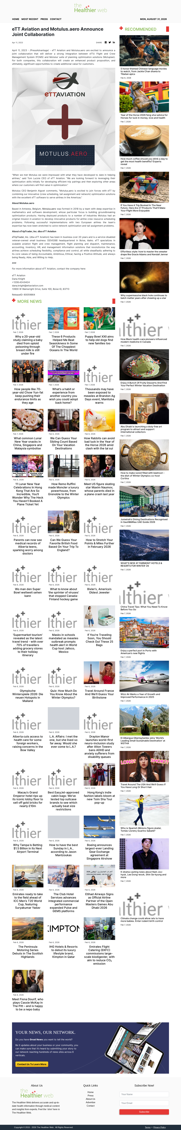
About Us (90, 1099)
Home (91, 1092)
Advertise (90, 1102)
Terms (147, 1127)
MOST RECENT (29, 19)
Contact (90, 1106)
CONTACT (56, 19)
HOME (15, 19)
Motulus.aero (49, 208)
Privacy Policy (159, 1127)
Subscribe (144, 1112)
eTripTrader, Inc (20, 237)
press (44, 19)
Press (90, 1095)
